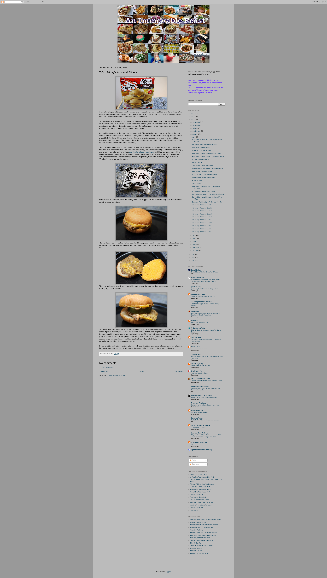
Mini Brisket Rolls (196, 543)
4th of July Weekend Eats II (201, 229)
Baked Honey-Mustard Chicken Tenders (204, 525)
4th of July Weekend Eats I (201, 232)
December (196, 122)
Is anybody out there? (198, 427)
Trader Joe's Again (196, 495)
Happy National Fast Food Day (200, 365)
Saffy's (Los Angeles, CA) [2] (200, 322)
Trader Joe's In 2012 (197, 508)
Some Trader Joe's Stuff (198, 474)
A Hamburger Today (198, 328)
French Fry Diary (197, 364)
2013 (193, 114)
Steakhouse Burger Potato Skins (201, 540)
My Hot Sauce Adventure (200, 159)
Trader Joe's (194, 510)
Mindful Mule (195, 347)
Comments (195, 464)
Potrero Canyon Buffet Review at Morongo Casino (206, 380)
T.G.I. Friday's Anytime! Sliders (202, 165)
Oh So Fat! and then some (200, 379)
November (196, 125)
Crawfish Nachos (196, 548)
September (196, 131)
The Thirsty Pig (196, 371)
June (194, 235)
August (195, 134)
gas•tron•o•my (196, 287)
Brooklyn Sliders (196, 551)
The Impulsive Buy (198, 277)
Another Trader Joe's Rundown (201, 505)
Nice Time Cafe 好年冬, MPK (200, 373)
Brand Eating (196, 270)
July (194, 137)
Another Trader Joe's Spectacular (201, 502)
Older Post (178, 372)
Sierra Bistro (196, 183)
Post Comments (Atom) (117, 375)
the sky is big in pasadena (200, 425)
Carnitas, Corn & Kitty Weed (202, 150)
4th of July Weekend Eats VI (202, 217)
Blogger (167, 572)
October (195, 128)
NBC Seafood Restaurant (201, 147)
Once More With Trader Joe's (200, 492)
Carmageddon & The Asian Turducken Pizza (207, 168)
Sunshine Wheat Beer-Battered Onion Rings (205, 520)
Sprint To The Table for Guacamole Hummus (205, 420)
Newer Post (104, 372)
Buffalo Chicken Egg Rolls (199, 553)
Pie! (192, 444)
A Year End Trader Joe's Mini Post (202, 477)
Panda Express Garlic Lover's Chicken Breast (208, 194)
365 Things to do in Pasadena (201, 302)
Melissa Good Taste (198, 294)
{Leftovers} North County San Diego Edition (204, 289)
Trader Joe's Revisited (198, 497)
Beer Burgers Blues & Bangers (202, 171)
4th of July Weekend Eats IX (202, 208)
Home (141, 372)
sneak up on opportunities (199, 349)
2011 (193, 120)
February (195, 247)
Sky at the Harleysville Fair (199, 412)
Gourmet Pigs (196, 337)
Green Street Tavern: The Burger (203, 177)
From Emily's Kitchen (199, 442)
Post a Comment (108, 367)
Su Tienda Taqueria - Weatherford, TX (203, 296)
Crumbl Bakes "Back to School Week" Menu (204, 272)
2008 (193, 260)
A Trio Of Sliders (197, 180)
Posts (193, 460)
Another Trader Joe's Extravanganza (205, 144)
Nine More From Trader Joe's (200, 489)
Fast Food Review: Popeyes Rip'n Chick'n (206, 153)
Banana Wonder (197, 418)
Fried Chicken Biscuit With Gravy (203, 191)
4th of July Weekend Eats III (201, 226)
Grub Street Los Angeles (200, 386)
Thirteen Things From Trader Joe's (202, 484)
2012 (193, 116)
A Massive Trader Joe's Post (200, 487)
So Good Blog (196, 354)
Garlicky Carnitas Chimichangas (201, 527)
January (195, 250)
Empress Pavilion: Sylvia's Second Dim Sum (207, 202)
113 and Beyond (197, 410)
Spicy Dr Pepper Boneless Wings (201, 545)
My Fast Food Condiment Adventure (204, 174)
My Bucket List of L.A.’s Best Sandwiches (204, 397)
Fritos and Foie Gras (198, 403)
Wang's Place (197, 162)
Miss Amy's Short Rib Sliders (200, 538)
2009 (193, 257)
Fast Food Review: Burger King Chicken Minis (208, 156)
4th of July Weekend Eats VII (202, 214)
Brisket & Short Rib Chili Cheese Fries (203, 533)
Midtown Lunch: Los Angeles (201, 395)
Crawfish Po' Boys (196, 530)
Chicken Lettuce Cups (198, 522)
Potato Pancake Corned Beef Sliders (203, 535)
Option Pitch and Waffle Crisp (201, 450)
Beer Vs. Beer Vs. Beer (199, 433)
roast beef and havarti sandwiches (142, 152)
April (194, 241)
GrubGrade (195, 311)
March (194, 245)
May (194, 239)
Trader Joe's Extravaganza (199, 500)
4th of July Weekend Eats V (201, 220)
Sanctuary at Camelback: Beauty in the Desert (205, 405)
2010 (193, 254)
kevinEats (194, 320)
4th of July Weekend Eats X (201, 205)
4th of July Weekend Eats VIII (202, 211)
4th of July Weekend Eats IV (202, 223)
